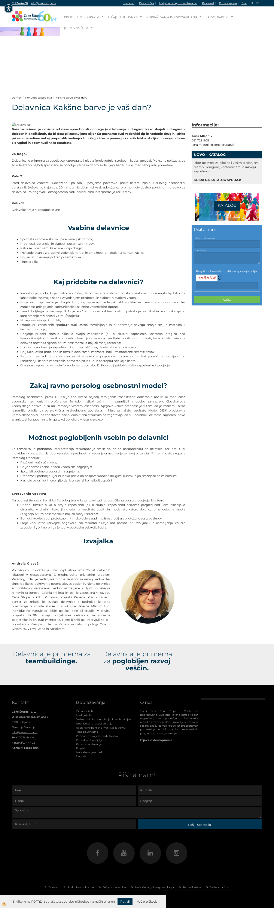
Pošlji (227, 300)
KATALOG (227, 205)
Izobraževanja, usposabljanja (94, 723)
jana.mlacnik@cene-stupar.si (213, 145)
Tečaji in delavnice (122, 17)
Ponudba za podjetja (38, 97)
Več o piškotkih (148, 901)
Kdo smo (128, 3)
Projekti (81, 748)
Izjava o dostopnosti (156, 740)
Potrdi (125, 901)
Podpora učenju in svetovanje (178, 3)
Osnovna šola (84, 711)
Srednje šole (83, 715)
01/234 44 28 (27, 742)
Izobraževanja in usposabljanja (172, 17)
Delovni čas (146, 3)
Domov (17, 97)
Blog (244, 3)
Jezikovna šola (76, 28)
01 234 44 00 (20, 3)
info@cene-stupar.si (43, 3)
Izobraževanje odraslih (90, 752)
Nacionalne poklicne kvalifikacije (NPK (100, 727)
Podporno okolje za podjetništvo (97, 736)
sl (252, 2)
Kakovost (208, 3)
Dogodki (81, 756)
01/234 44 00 (26, 737)
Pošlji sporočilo (199, 825)
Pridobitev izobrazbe (82, 17)
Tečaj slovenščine (87, 731)
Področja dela (228, 3)
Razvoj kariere (217, 17)
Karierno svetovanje (89, 744)
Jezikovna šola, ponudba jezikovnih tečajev (103, 719)
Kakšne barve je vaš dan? (71, 97)
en (257, 2)
